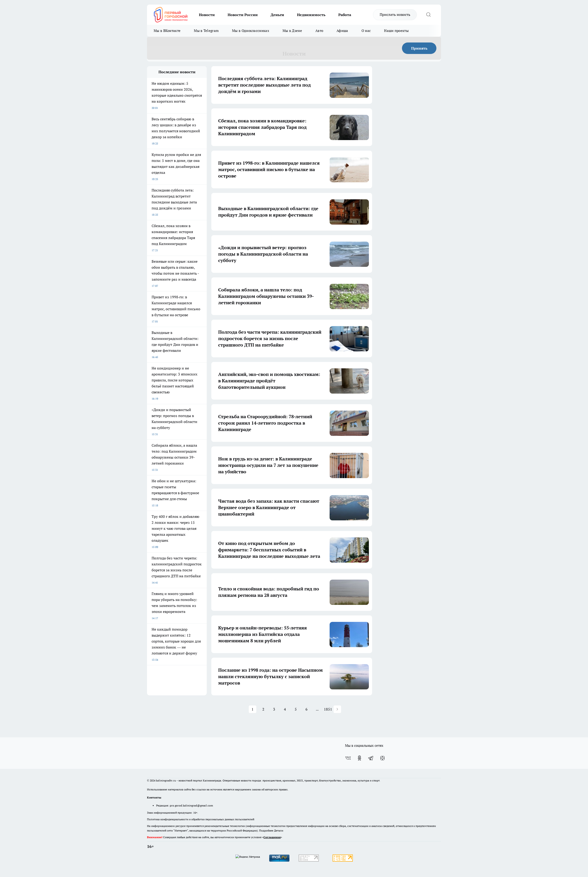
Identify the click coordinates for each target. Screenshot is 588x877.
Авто (319, 30)
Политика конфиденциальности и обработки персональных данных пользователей (200, 819)
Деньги (277, 14)
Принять (419, 48)
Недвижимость (311, 14)
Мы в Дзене (292, 30)
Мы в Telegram (206, 30)
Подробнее (266, 830)
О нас (366, 30)
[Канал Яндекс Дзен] (382, 758)
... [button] (317, 709)
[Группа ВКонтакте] (348, 758)
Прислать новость (395, 14)
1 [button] (253, 709)
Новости (207, 14)
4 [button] (285, 709)
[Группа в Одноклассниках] (359, 758)
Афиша (342, 30)
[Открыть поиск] (428, 14)
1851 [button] (328, 709)
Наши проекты (396, 30)
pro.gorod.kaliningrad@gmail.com (191, 805)
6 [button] (306, 709)
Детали (278, 830)
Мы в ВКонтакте (167, 30)
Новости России (243, 14)
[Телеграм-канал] (371, 758)
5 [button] (296, 709)
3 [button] (274, 709)
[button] (337, 709)
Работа (344, 14)
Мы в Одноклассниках (250, 30)
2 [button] (263, 709)
